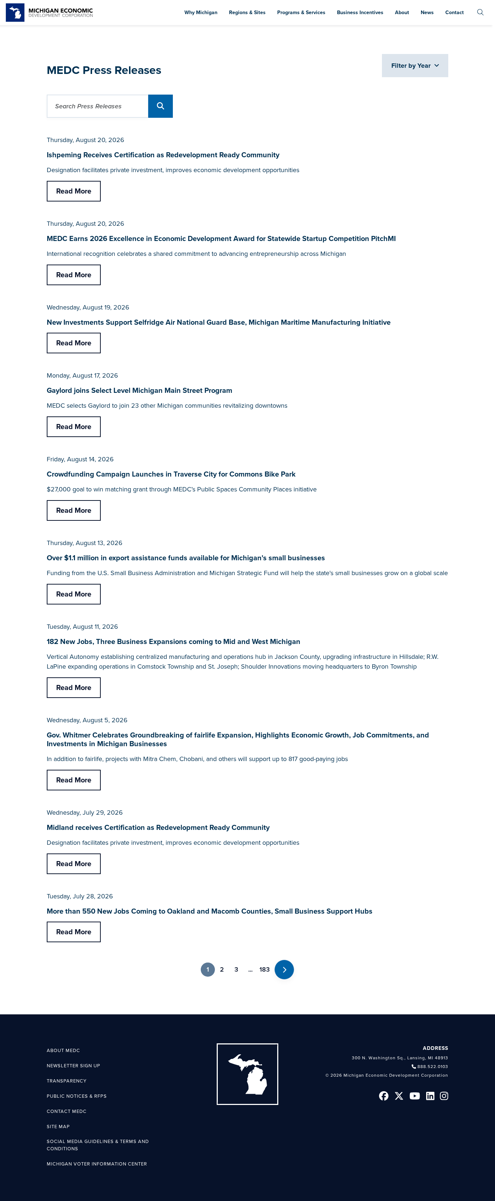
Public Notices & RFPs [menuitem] (77, 1096)
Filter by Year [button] (411, 66)
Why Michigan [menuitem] (200, 12)
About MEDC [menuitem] (63, 1051)
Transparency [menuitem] (67, 1081)
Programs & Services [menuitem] (301, 12)
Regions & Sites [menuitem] (247, 12)
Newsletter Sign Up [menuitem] (73, 1066)
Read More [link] (73, 191)
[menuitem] (480, 12)
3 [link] (236, 969)
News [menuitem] (427, 12)
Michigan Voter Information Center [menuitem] (97, 1164)
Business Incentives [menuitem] (360, 12)
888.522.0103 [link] (432, 1066)
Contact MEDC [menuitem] (67, 1111)
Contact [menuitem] (454, 12)
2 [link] (222, 969)
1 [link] (208, 969)
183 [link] (264, 969)
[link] (49, 12)
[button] (160, 106)
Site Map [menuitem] (58, 1127)
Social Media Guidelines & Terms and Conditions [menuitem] (98, 1145)
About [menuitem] (402, 12)
